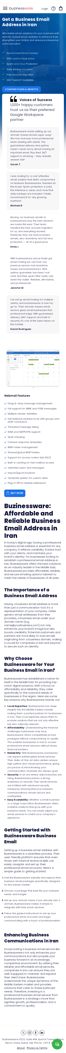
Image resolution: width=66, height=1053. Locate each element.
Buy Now (17, 493)
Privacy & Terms (37, 1048)
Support (53, 9)
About (21, 1048)
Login (44, 8)
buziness (21, 8)
